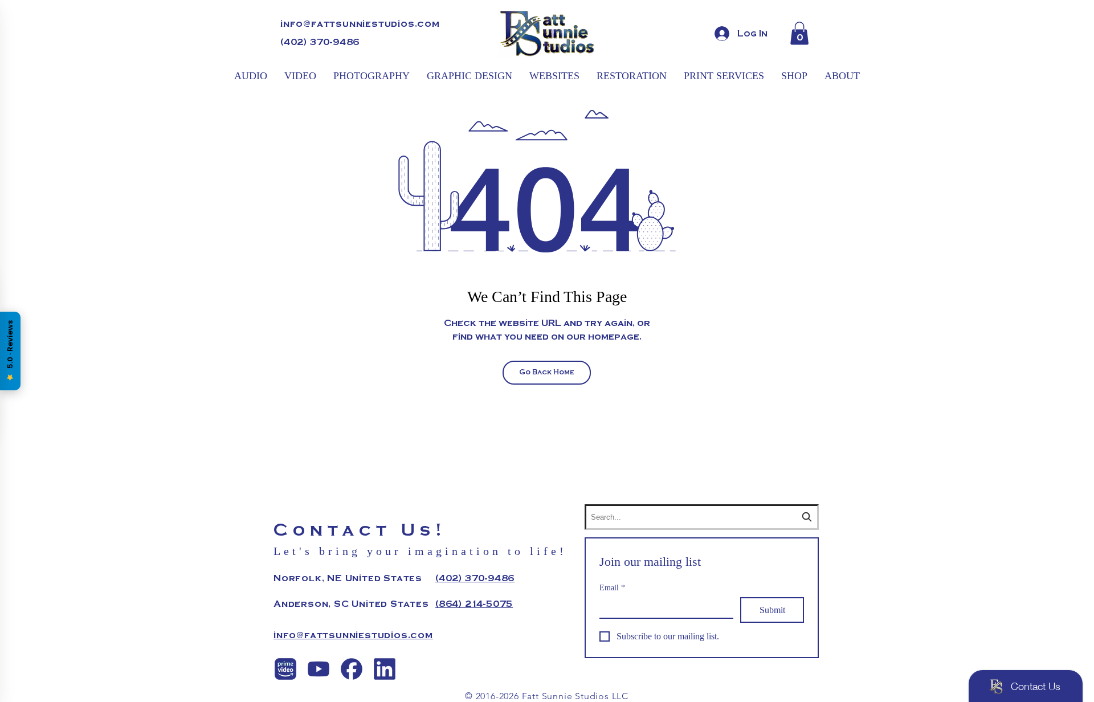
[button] (799, 33)
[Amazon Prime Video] (285, 669)
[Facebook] (352, 669)
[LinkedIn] (385, 669)
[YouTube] (318, 669)
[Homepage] (546, 33)
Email (612, 587)
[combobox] (702, 517)
